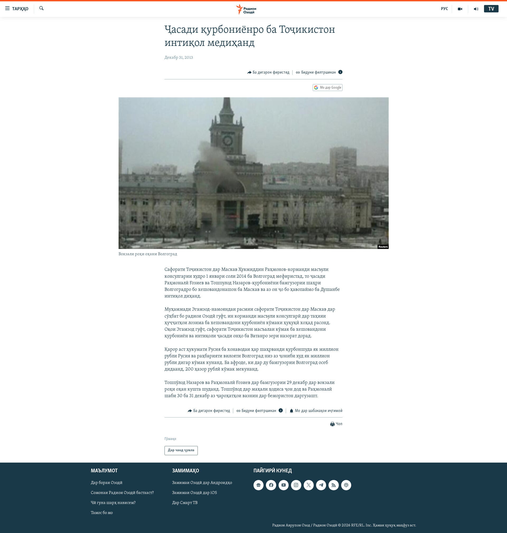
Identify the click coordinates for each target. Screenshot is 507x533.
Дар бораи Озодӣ (107, 483)
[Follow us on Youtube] (284, 485)
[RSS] (333, 485)
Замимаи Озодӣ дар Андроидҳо (202, 483)
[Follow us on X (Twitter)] (309, 485)
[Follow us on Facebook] (271, 485)
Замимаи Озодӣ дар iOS (194, 493)
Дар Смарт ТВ (185, 503)
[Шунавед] (476, 9)
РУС (444, 9)
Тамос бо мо (102, 513)
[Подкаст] (346, 485)
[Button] (268, 72)
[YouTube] (460, 9)
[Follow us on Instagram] (296, 485)
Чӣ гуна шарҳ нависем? (113, 503)
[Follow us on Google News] (258, 485)
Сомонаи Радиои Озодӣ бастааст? (122, 493)
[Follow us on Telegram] (321, 485)
